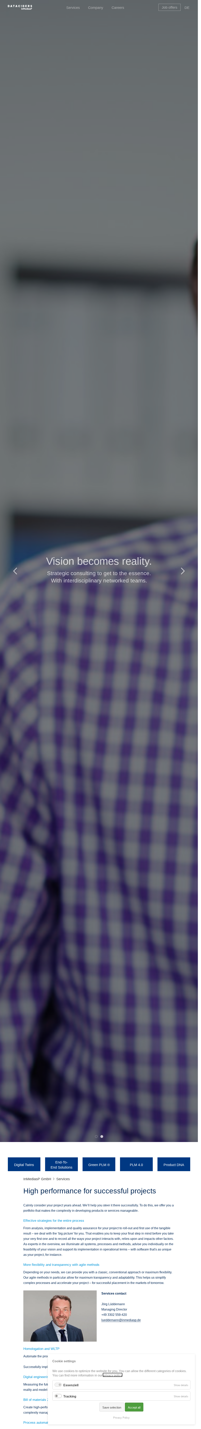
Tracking (69, 1396)
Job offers (169, 7)
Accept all (134, 1407)
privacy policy (112, 1374)
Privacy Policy (121, 1417)
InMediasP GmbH (37, 1178)
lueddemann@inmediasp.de (121, 1319)
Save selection (111, 1407)
